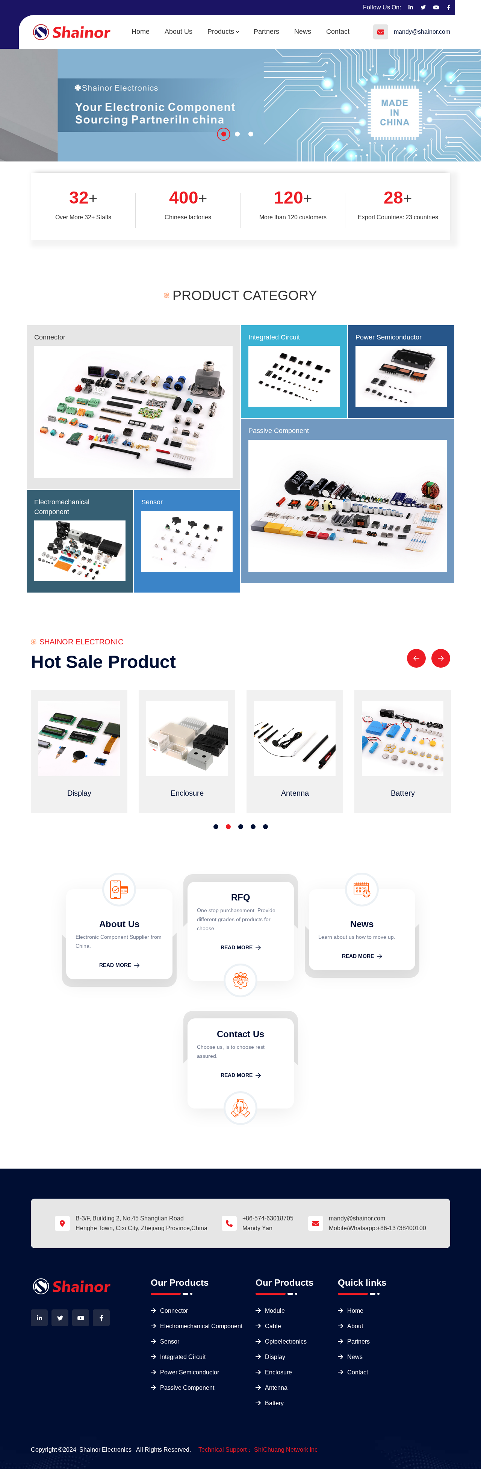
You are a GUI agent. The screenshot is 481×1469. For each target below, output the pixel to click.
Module (275, 1311)
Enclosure (278, 1372)
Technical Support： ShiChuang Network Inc (258, 1449)
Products (220, 31)
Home (141, 31)
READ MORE (115, 965)
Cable (273, 1326)
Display (275, 1357)
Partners (266, 31)
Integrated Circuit (274, 337)
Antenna (276, 1388)
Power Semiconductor (388, 337)
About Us (178, 31)
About (355, 1326)
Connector (49, 337)
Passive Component (278, 430)
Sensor (152, 502)
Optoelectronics (286, 1341)
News (302, 31)
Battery (274, 1403)
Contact (337, 31)
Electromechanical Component (201, 1326)
